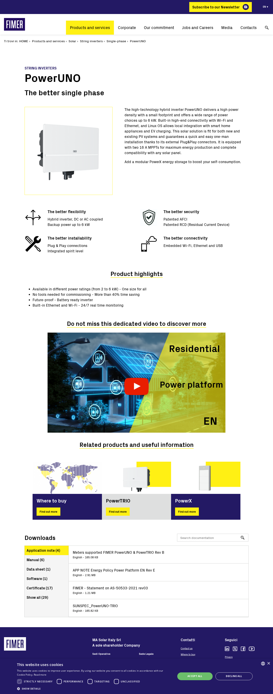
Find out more (48, 511)
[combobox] (263, 664)
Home (23, 41)
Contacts (248, 27)
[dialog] (136, 676)
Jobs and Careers (197, 27)
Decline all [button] (234, 676)
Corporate (127, 27)
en (264, 6)
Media (226, 27)
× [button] (268, 663)
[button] (94, 688)
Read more (40, 674)
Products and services (90, 27)
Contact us (186, 648)
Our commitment (159, 27)
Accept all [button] (194, 676)
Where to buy (188, 654)
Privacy (229, 657)
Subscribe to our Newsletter (216, 7)
